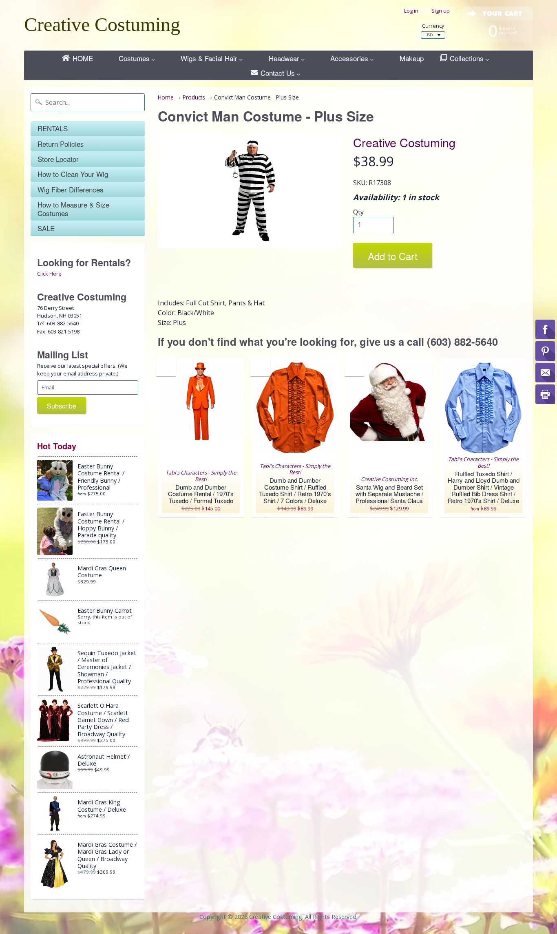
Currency (433, 26)
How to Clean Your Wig (73, 174)
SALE (46, 228)
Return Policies (61, 144)
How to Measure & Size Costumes (73, 208)
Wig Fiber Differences (71, 189)
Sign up (440, 10)
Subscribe (61, 406)
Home (166, 97)
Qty (358, 212)
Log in (411, 10)
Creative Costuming (102, 24)
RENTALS (53, 128)
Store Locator (58, 159)
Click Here (49, 273)
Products (194, 97)
